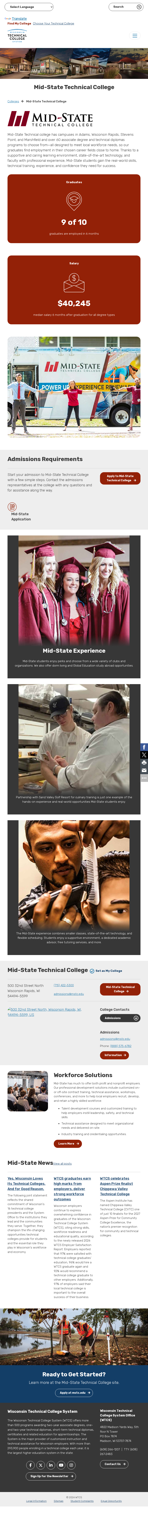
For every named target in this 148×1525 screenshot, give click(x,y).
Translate (19, 19)
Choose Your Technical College (53, 23)
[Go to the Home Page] (17, 35)
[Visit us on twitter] (40, 1465)
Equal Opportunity (111, 1501)
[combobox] (120, 1018)
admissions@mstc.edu (69, 994)
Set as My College (108, 971)
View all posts (62, 1163)
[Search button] (139, 7)
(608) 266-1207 (110, 1449)
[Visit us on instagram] (71, 1465)
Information (113, 1055)
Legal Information (36, 1501)
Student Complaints (82, 1501)
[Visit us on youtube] (61, 1465)
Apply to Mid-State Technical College (120, 478)
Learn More (66, 1143)
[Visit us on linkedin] (51, 1465)
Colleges (13, 101)
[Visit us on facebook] (30, 1465)
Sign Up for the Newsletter (49, 1476)
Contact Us (113, 1464)
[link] (144, 747)
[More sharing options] (144, 778)
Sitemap (58, 1501)
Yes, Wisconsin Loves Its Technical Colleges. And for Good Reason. (26, 1183)
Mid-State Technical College (120, 989)
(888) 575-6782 (120, 1046)
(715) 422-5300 (64, 985)
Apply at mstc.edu (73, 1392)
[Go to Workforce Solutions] (28, 1091)
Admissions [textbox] (113, 1018)
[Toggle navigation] (134, 36)
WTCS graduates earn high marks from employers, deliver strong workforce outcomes (72, 1188)
